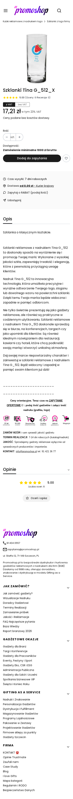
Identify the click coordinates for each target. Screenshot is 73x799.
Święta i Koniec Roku (16, 684)
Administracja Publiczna (18, 670)
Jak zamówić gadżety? (18, 593)
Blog (5, 771)
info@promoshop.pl (26, 451)
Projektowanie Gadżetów (19, 728)
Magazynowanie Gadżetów (20, 714)
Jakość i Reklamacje (16, 617)
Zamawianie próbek (16, 612)
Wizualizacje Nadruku (16, 598)
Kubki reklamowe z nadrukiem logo (22, 21)
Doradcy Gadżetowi (15, 603)
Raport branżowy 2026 (17, 631)
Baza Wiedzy (11, 626)
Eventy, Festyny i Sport (17, 660)
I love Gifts (10, 776)
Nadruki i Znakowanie (16, 699)
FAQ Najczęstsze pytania (19, 622)
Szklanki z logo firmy (58, 21)
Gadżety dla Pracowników (19, 656)
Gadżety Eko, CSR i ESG (17, 665)
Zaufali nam (11, 762)
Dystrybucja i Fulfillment (18, 709)
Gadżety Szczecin (14, 737)
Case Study (10, 767)
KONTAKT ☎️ (11, 752)
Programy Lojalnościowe (18, 718)
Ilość (6, 131)
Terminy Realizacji (14, 607)
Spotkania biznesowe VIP (19, 679)
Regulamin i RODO (15, 785)
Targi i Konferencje (15, 651)
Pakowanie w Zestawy (17, 723)
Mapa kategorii (12, 781)
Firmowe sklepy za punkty (19, 732)
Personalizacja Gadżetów (19, 704)
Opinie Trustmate (14, 757)
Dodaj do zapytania (32, 158)
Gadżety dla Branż (14, 646)
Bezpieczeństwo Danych (19, 790)
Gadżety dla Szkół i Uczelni (20, 675)
